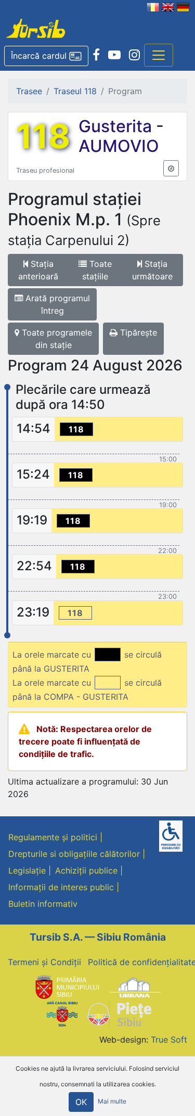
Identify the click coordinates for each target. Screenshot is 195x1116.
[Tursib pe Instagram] (134, 55)
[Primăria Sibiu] (66, 987)
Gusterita (117, 126)
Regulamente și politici (52, 837)
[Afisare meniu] (158, 55)
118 (43, 136)
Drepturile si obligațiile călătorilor (74, 854)
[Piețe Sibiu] (118, 1013)
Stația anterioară (38, 270)
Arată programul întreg (56, 304)
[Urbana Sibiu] (135, 987)
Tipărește (137, 332)
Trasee (29, 91)
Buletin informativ (42, 904)
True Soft (169, 1039)
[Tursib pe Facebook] (96, 55)
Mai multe (112, 1101)
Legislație (27, 870)
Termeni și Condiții (44, 962)
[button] (46, 56)
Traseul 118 (75, 91)
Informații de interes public (61, 887)
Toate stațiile (97, 270)
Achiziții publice (86, 870)
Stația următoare (152, 270)
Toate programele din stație (55, 338)
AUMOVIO (119, 146)
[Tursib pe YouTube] (114, 55)
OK (81, 1102)
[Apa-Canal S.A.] (62, 1013)
